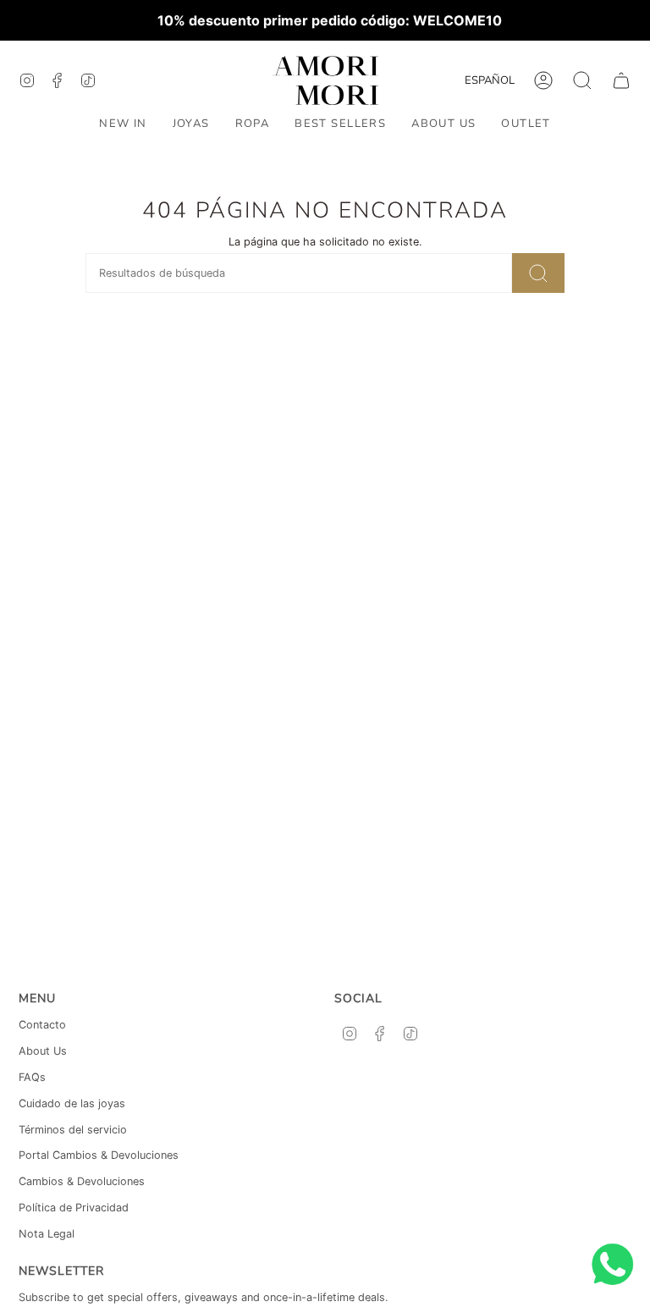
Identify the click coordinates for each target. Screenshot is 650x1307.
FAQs (32, 1077)
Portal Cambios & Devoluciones (99, 1155)
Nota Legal (46, 1233)
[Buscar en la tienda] (538, 273)
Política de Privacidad (74, 1207)
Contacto (42, 1024)
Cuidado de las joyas (72, 1103)
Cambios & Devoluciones (82, 1181)
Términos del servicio (73, 1129)
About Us (43, 1051)
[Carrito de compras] (621, 80)
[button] (191, 124)
